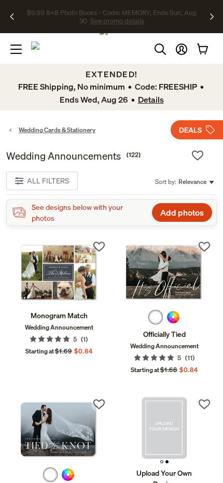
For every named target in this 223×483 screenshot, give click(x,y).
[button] (181, 49)
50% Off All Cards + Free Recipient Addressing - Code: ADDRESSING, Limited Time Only (112, 16)
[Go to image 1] (161, 461)
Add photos (182, 212)
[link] (59, 272)
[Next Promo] (212, 16)
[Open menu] (16, 49)
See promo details (162, 20)
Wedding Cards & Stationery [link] (57, 130)
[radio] (155, 317)
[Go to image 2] (167, 461)
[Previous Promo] (15, 16)
